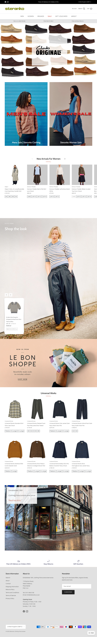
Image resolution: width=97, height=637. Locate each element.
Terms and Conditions (12, 592)
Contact (8, 583)
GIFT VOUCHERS (61, 16)
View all (48, 161)
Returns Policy (10, 589)
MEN (22, 16)
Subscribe (68, 592)
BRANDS (41, 16)
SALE (50, 16)
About (7, 580)
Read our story (15, 500)
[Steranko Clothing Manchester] (15, 9)
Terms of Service (11, 595)
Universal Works (48, 393)
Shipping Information (12, 586)
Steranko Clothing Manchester (17, 631)
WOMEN (31, 16)
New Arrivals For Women (48, 158)
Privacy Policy (10, 598)
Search (8, 577)
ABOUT (74, 16)
